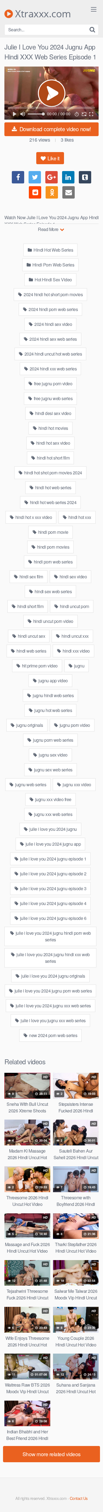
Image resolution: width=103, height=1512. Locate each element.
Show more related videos (52, 1454)
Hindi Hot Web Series (53, 250)
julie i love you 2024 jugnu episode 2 (52, 873)
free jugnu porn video (52, 383)
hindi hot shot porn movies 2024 (52, 472)
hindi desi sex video (52, 413)
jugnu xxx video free (52, 799)
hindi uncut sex (31, 636)
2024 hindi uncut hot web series (52, 354)
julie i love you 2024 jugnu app (52, 844)
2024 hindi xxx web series (53, 368)
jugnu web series (30, 784)
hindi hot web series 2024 (52, 502)
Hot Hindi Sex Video (53, 279)
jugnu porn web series (52, 740)
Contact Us (79, 1498)
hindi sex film (30, 576)
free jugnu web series (53, 398)
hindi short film (30, 606)
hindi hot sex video (52, 443)
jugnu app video (53, 680)
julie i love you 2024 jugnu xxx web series (53, 1005)
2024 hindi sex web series (53, 339)
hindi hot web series (52, 487)
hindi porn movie (52, 532)
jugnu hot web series (53, 710)
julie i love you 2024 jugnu (53, 829)
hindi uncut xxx (75, 636)
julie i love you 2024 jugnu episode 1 (52, 859)
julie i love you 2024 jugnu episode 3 (52, 888)
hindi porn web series (53, 562)
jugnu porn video (74, 725)
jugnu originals (29, 725)
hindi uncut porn (74, 606)
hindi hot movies (52, 428)
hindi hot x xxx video (33, 517)
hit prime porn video (39, 665)
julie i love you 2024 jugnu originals (52, 976)
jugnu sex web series (53, 769)
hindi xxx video (76, 651)
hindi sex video (73, 576)
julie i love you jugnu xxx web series (53, 1020)
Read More (48, 229)
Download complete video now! (54, 129)
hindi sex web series (53, 591)
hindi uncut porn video (52, 621)
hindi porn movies (52, 547)
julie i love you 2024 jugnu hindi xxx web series (53, 957)
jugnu (78, 665)
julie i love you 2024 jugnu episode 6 (52, 918)
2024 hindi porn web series (53, 309)
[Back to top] (93, 1499)
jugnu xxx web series (53, 814)
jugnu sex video (53, 755)
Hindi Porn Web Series (52, 265)
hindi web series (31, 651)
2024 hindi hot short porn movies (53, 294)
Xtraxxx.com (42, 14)
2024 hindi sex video (53, 324)
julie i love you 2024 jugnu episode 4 (52, 903)
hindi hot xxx (79, 517)
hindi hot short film (53, 458)
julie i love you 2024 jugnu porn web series (52, 991)
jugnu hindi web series (53, 695)
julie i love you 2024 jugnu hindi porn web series (53, 936)
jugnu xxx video (76, 784)
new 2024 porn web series (52, 1035)
